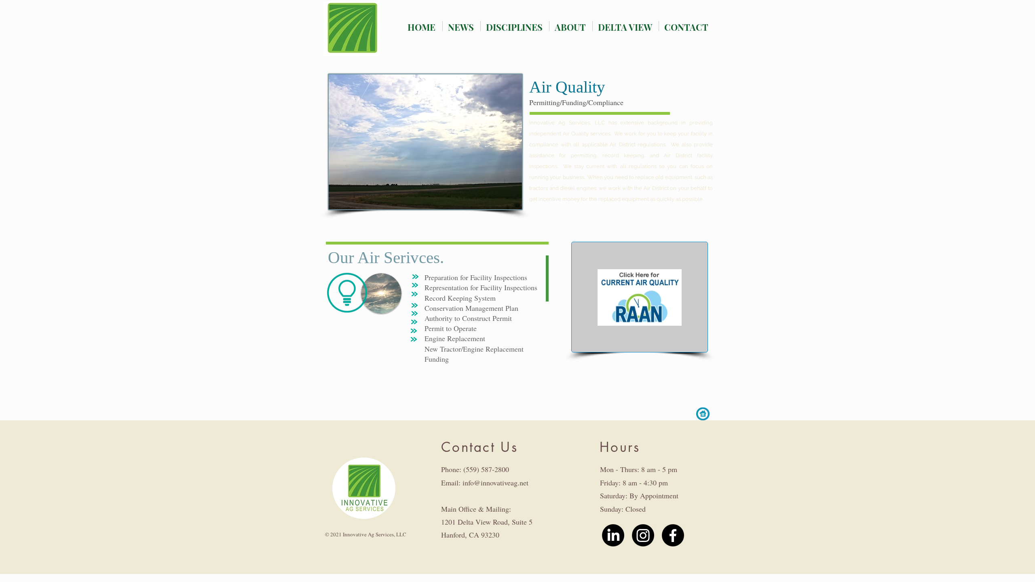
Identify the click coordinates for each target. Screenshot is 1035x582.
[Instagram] (643, 535)
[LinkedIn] (613, 535)
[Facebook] (673, 535)
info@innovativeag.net (495, 482)
